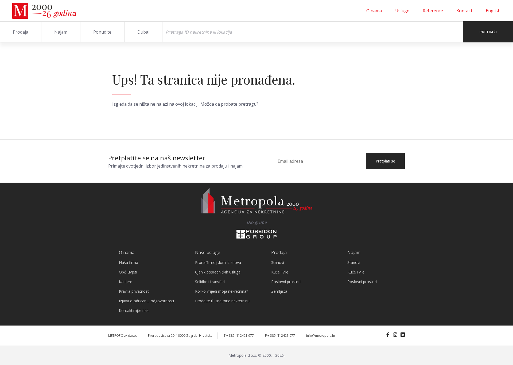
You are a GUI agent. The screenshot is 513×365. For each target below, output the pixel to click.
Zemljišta (279, 291)
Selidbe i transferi (210, 281)
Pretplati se (385, 161)
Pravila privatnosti (134, 291)
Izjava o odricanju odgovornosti (146, 300)
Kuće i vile (279, 272)
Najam (60, 32)
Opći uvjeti (128, 272)
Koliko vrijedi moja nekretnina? (221, 291)
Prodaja (20, 32)
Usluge (402, 11)
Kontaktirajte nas (134, 310)
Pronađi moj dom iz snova (218, 262)
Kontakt (464, 11)
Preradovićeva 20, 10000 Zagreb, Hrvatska (180, 335)
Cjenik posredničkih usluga (217, 272)
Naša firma (128, 262)
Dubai (143, 32)
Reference (433, 11)
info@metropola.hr (320, 335)
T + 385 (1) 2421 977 (239, 335)
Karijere (125, 281)
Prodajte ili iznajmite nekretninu (222, 300)
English (493, 11)
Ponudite (102, 32)
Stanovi (277, 262)
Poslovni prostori (286, 281)
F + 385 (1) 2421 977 (280, 335)
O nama (374, 11)
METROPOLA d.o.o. (122, 335)
